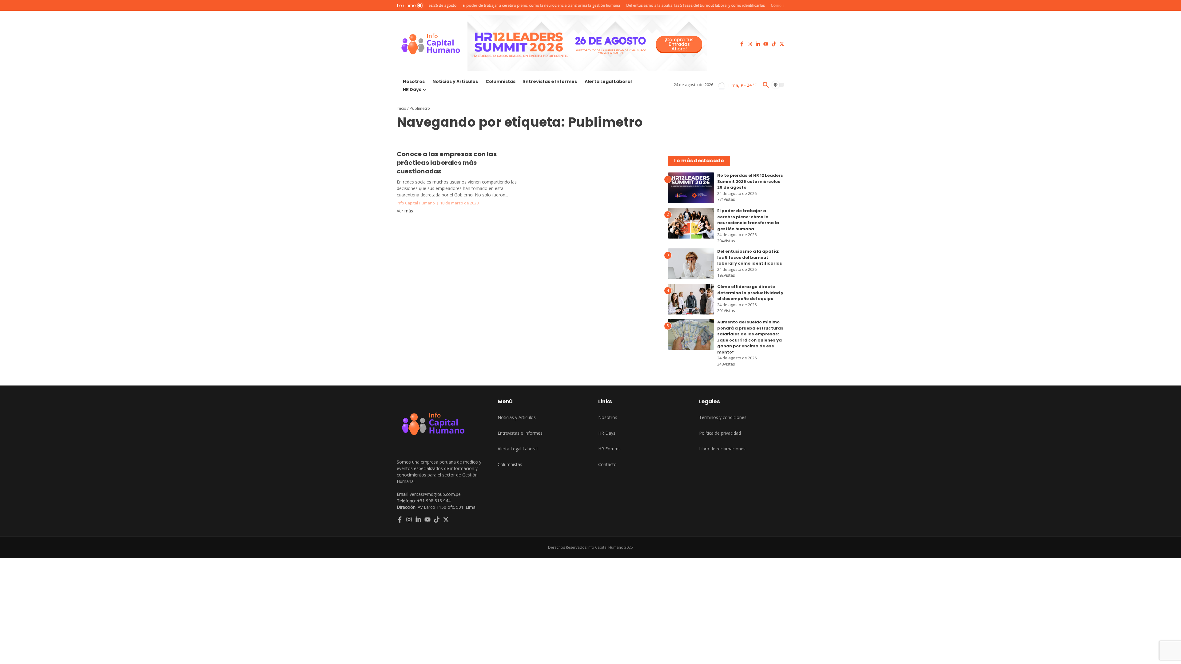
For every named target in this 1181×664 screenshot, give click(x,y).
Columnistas (500, 81)
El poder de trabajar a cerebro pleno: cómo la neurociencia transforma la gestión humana (748, 220)
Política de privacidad (720, 433)
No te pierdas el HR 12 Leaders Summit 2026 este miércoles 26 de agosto (750, 181)
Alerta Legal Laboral (608, 81)
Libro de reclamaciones (722, 449)
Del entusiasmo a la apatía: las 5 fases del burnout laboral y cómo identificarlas (749, 257)
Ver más (405, 211)
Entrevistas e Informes (550, 81)
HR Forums (609, 449)
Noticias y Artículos (455, 81)
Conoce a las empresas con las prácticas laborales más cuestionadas (447, 163)
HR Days (412, 89)
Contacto (607, 464)
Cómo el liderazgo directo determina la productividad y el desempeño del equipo (750, 293)
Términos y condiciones (722, 417)
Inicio (401, 108)
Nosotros (414, 81)
